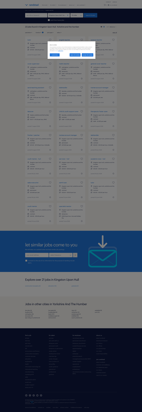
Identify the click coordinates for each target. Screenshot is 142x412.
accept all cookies (88, 55)
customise (55, 55)
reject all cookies (75, 55)
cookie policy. (60, 50)
